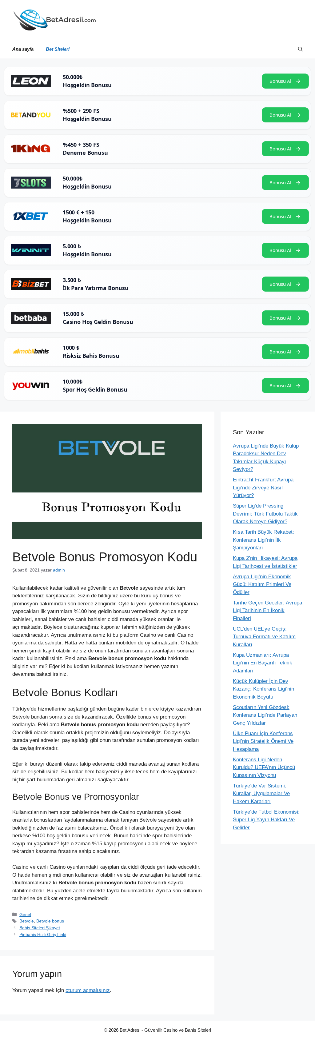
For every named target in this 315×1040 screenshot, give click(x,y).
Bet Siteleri (58, 49)
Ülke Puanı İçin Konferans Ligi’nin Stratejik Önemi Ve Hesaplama (263, 741)
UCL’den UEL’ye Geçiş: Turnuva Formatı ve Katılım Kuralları (264, 637)
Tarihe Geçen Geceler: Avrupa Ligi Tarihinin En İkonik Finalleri (267, 610)
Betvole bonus (50, 920)
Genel (25, 914)
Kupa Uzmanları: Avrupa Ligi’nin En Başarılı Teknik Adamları (262, 663)
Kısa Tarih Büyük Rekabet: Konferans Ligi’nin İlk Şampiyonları (263, 540)
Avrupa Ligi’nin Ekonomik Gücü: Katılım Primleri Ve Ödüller (262, 584)
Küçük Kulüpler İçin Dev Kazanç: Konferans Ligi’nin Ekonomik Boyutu (263, 689)
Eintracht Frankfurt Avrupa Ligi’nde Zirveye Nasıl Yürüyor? (263, 487)
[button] (300, 49)
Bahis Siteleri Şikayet (39, 927)
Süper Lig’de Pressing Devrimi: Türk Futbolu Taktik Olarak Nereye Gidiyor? (265, 513)
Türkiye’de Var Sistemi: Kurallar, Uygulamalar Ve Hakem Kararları (261, 793)
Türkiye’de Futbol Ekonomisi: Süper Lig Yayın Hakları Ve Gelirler (266, 820)
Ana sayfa (23, 49)
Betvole (26, 920)
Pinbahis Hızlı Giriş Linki (42, 934)
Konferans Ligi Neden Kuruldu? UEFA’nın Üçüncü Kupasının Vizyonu (264, 767)
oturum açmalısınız (88, 990)
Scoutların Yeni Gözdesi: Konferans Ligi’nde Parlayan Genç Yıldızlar (265, 715)
